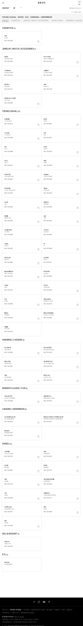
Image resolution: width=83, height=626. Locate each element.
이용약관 (57, 609)
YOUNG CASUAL (57, 20)
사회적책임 (5, 613)
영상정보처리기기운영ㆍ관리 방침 (41, 609)
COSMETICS (15, 20)
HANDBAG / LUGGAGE (74, 20)
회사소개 (5, 609)
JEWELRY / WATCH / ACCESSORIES (36, 20)
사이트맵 (26, 609)
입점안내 (69, 609)
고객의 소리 (14, 613)
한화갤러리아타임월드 (27, 613)
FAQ (63, 609)
